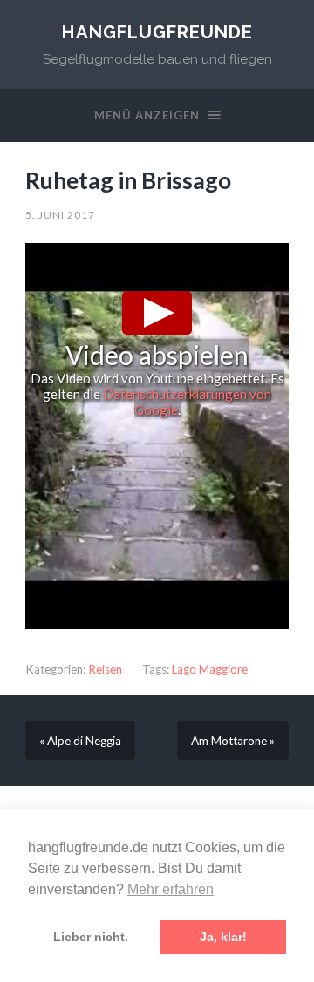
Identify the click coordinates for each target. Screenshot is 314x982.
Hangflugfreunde (157, 32)
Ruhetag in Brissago (128, 180)
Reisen (105, 669)
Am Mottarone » (233, 741)
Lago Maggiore (210, 669)
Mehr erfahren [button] (170, 889)
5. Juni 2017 (60, 214)
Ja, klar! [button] (223, 937)
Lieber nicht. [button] (90, 937)
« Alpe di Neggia (80, 741)
